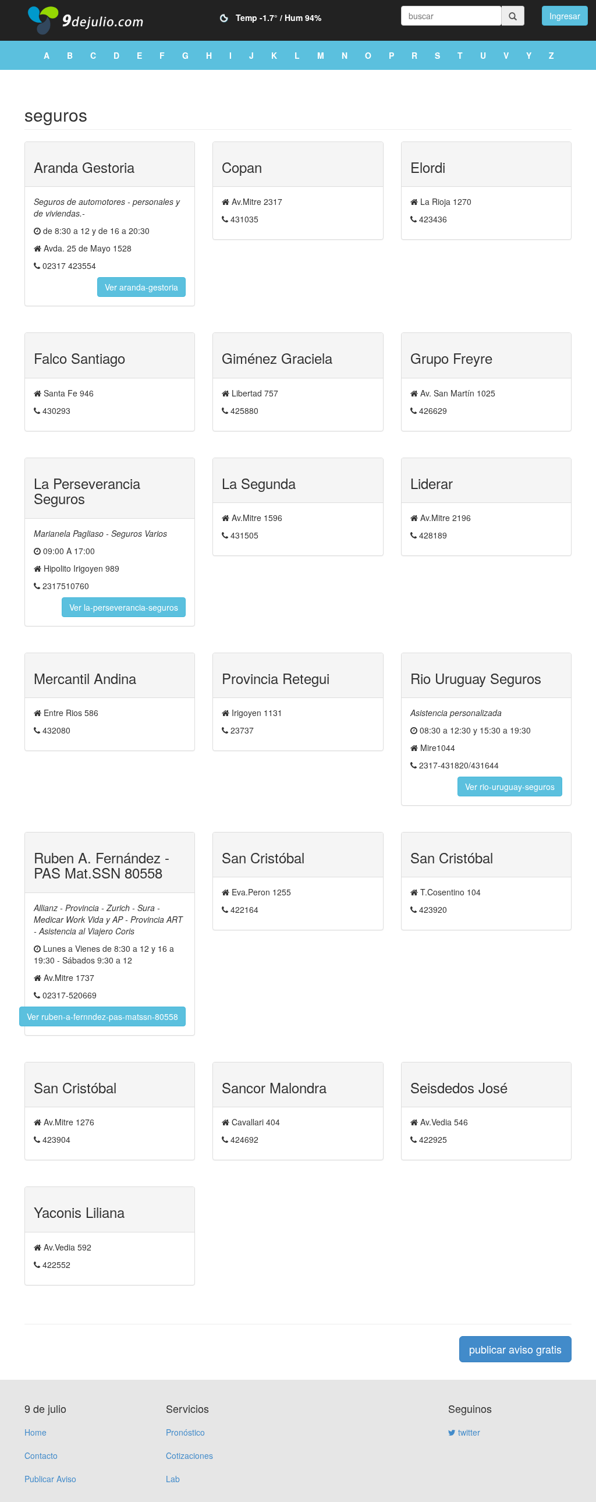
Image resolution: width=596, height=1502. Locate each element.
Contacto (41, 1455)
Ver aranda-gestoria (141, 287)
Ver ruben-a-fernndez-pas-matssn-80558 (102, 1016)
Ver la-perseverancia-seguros (123, 607)
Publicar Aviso (50, 1479)
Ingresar (564, 16)
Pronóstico (185, 1432)
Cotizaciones (189, 1455)
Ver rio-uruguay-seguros (510, 786)
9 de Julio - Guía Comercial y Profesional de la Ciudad (94, 20)
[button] (565, 14)
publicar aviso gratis (515, 1348)
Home (35, 1432)
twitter (468, 1432)
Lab (173, 1479)
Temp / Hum (278, 17)
